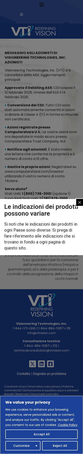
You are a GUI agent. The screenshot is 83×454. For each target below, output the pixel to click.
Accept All (42, 434)
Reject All (60, 446)
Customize (21, 446)
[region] (41, 425)
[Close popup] (79, 202)
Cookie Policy (67, 425)
